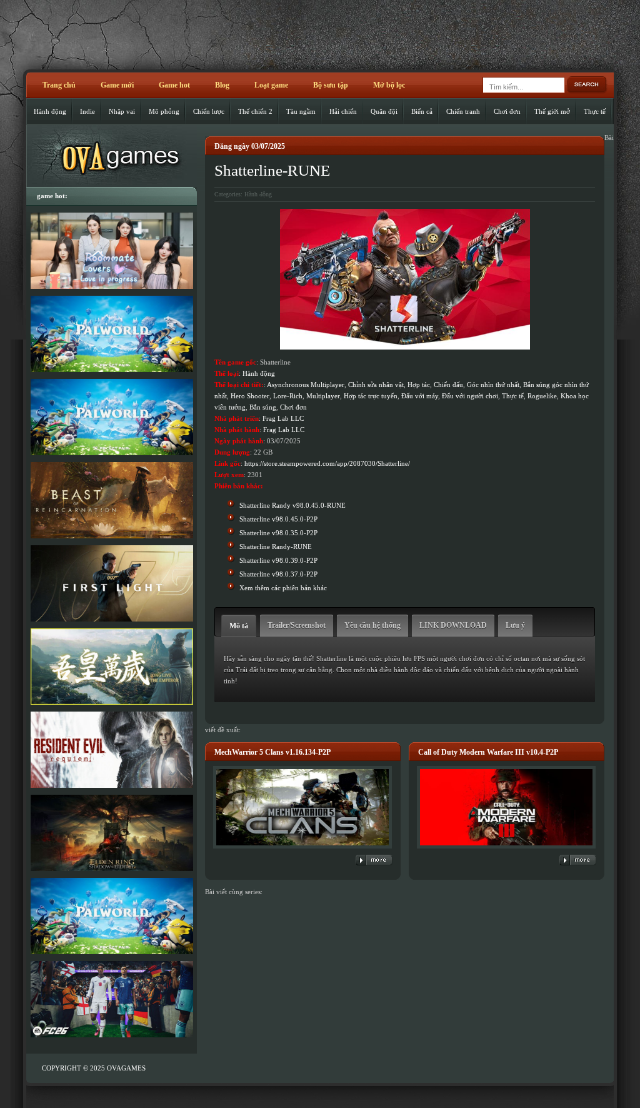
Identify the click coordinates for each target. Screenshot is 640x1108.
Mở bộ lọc (389, 85)
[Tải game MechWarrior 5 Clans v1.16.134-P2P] (302, 849)
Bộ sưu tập (330, 85)
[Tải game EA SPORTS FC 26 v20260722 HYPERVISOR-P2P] (111, 999)
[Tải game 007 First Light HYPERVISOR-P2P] (111, 583)
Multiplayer (323, 396)
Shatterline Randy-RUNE (275, 546)
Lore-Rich (287, 396)
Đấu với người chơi (470, 396)
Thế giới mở (552, 111)
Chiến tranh (463, 111)
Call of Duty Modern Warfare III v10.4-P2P (488, 752)
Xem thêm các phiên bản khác (283, 588)
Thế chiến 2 (255, 111)
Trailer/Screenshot (297, 625)
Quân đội (384, 111)
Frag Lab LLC (283, 418)
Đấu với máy (419, 396)
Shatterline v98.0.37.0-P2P (278, 574)
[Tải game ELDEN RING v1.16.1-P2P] (111, 833)
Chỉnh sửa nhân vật (376, 384)
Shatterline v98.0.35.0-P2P (278, 532)
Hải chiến (343, 111)
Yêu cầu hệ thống (372, 625)
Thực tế (595, 111)
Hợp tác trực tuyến (371, 396)
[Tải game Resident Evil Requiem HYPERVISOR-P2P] (111, 750)
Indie (87, 111)
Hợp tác (419, 384)
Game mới (117, 85)
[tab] (238, 626)
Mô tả (238, 626)
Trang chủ (59, 85)
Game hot (174, 85)
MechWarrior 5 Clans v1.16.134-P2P (272, 752)
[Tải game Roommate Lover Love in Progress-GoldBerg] (111, 251)
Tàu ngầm (301, 111)
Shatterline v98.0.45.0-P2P (278, 519)
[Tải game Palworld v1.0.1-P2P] (111, 417)
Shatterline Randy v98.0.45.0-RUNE (292, 505)
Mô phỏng (164, 111)
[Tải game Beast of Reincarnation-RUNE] (111, 500)
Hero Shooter (250, 396)
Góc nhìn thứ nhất (493, 384)
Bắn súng (262, 407)
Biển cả (421, 111)
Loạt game (271, 85)
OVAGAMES (126, 1068)
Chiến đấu (448, 384)
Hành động (50, 111)
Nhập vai (122, 111)
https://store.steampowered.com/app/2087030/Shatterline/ (327, 463)
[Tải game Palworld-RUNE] (111, 334)
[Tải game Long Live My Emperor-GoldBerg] (111, 666)
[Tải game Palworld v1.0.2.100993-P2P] (111, 916)
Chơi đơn (507, 111)
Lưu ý (515, 625)
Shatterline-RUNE (272, 170)
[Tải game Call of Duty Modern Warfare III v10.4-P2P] (506, 849)
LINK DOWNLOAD (453, 625)
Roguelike (542, 396)
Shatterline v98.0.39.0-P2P (278, 560)
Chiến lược (208, 111)
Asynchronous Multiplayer (305, 384)
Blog (222, 85)
